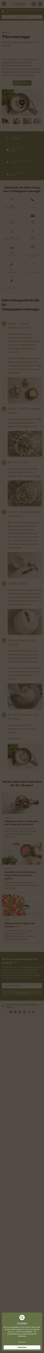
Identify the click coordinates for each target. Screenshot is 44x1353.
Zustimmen (22, 1347)
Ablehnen (22, 1342)
